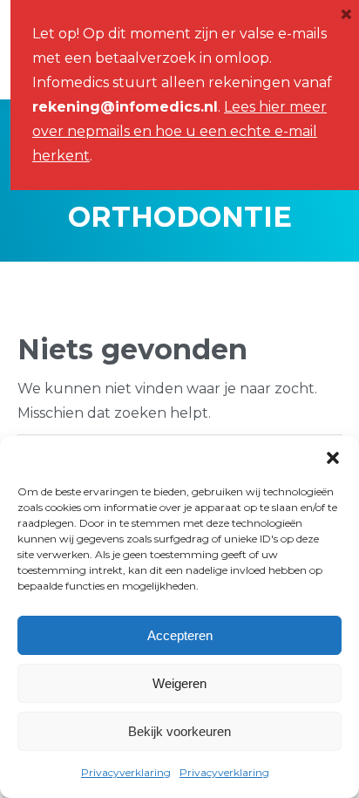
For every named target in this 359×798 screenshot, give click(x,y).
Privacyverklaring (126, 772)
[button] (333, 458)
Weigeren (179, 683)
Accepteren (180, 635)
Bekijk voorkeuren (179, 731)
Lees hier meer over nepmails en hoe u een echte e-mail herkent (179, 131)
